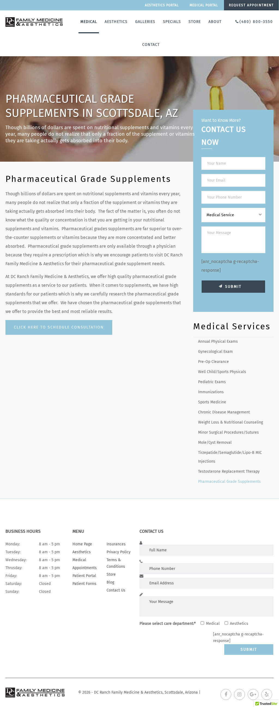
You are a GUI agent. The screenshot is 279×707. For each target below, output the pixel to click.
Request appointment (251, 5)
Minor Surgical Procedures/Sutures (228, 432)
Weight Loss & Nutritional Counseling (230, 422)
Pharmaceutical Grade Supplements (229, 481)
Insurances (116, 544)
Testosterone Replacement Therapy (229, 471)
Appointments (84, 568)
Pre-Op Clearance (213, 361)
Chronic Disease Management (224, 412)
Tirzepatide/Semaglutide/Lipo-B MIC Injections (230, 457)
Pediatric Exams (212, 382)
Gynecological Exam (215, 351)
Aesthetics (116, 21)
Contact (151, 44)
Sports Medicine (212, 402)
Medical (88, 21)
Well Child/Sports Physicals (222, 371)
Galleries (145, 21)
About (215, 21)
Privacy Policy (119, 552)
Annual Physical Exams (218, 341)
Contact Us (116, 590)
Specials (172, 21)
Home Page (82, 544)
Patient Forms (84, 583)
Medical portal (204, 5)
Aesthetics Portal (162, 5)
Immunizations (211, 392)
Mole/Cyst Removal (215, 442)
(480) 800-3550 (256, 21)
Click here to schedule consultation (59, 327)
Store (195, 21)
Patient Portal (84, 575)
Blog (110, 582)
